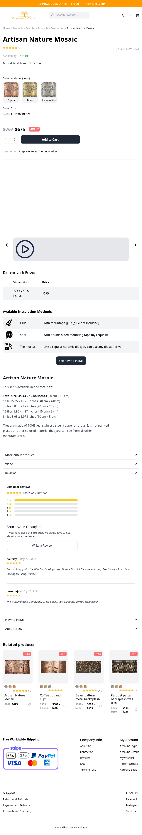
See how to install (71, 361)
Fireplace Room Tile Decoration (45, 28)
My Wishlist (127, 758)
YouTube (131, 811)
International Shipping (17, 811)
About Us (85, 746)
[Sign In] (130, 15)
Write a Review (42, 545)
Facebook (132, 799)
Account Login (128, 746)
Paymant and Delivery (16, 805)
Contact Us (86, 752)
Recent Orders (129, 763)
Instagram (132, 805)
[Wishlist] (124, 15)
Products (18, 28)
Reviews (85, 758)
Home (6, 28)
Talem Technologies (77, 827)
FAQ (82, 763)
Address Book (128, 769)
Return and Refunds (15, 799)
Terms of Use (88, 769)
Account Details (129, 752)
